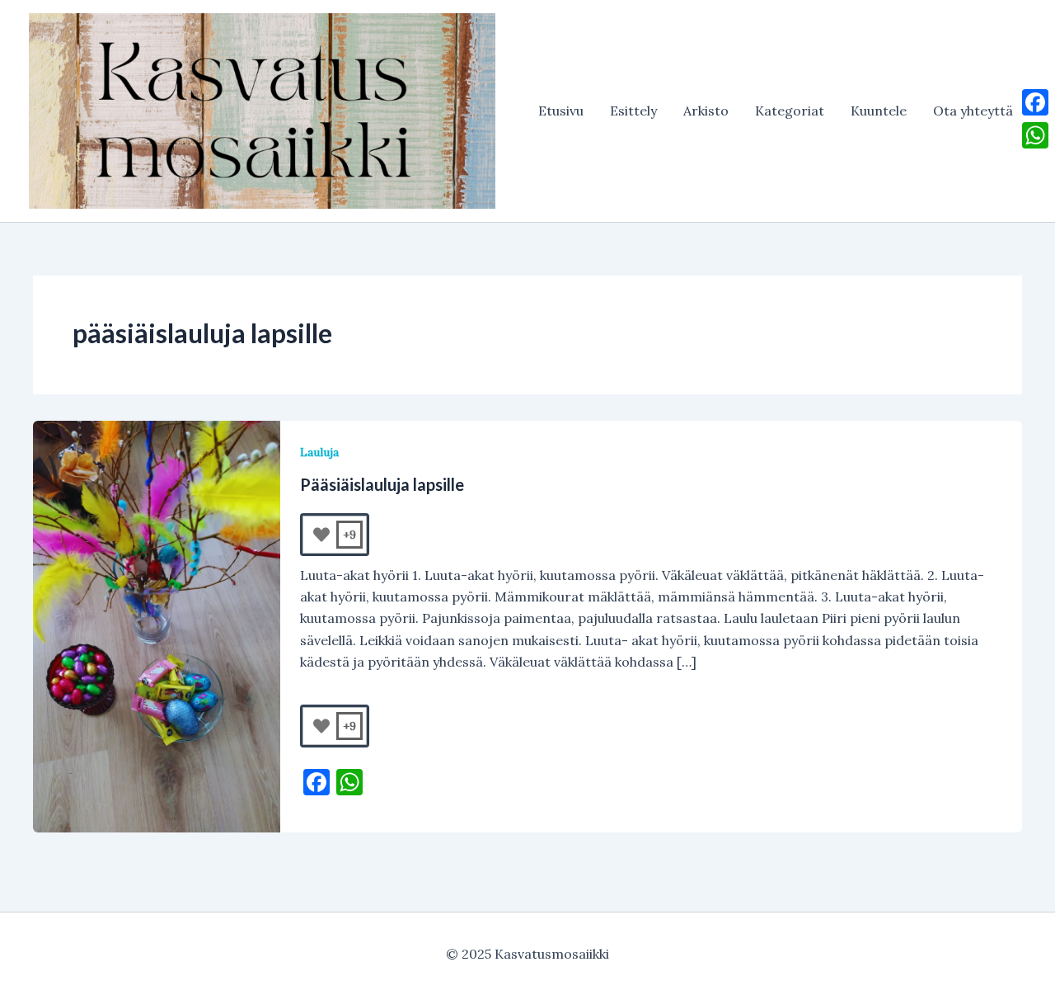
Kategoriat (789, 110)
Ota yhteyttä (973, 110)
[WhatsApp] (1035, 135)
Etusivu (561, 110)
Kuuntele (879, 110)
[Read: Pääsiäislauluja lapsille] (156, 624)
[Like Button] (321, 534)
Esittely (633, 110)
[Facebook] (1035, 102)
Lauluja (319, 452)
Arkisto (706, 110)
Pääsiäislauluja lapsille (382, 484)
